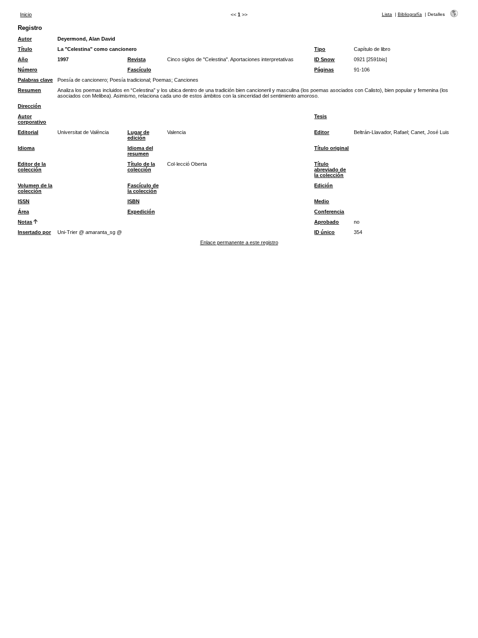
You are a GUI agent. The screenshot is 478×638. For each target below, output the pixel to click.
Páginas (324, 69)
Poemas (162, 80)
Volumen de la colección (35, 188)
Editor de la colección (32, 166)
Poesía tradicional (130, 80)
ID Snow (324, 59)
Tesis (320, 116)
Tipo (319, 49)
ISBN (133, 201)
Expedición (141, 211)
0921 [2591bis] (370, 59)
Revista (136, 59)
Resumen (29, 90)
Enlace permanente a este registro (239, 242)
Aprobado (326, 222)
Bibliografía (410, 14)
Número (27, 69)
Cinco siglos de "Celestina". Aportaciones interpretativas (230, 59)
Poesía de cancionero (82, 80)
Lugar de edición (138, 135)
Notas (25, 222)
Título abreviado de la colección (330, 169)
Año (23, 59)
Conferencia (329, 211)
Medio (321, 201)
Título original (331, 148)
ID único (324, 232)
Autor (25, 39)
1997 (63, 59)
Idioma (26, 148)
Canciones (186, 80)
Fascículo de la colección (143, 188)
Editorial (28, 132)
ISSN (23, 201)
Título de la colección (141, 166)
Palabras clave (35, 80)
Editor (321, 132)
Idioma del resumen (140, 150)
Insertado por (34, 232)
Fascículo (139, 69)
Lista (387, 14)
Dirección (29, 106)
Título (25, 49)
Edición (323, 185)
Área (23, 211)
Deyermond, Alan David (86, 39)
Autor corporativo (32, 119)
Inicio (26, 14)
